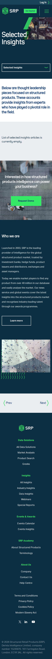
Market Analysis (26, 453)
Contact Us (26, 577)
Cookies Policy (26, 607)
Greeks (26, 464)
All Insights (26, 482)
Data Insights (26, 494)
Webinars (26, 499)
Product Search (26, 458)
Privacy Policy (26, 601)
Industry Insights (26, 488)
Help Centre (26, 583)
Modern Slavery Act (26, 613)
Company (26, 571)
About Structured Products (26, 547)
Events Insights (26, 529)
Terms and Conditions (26, 596)
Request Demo (26, 201)
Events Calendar (26, 523)
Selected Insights (12, 67)
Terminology (26, 553)
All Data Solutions (26, 447)
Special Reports (26, 505)
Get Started (30, 11)
